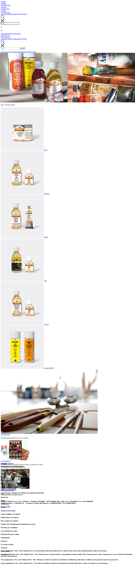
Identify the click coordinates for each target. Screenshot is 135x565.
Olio (2, 52)
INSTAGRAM (14, 14)
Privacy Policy (5, 506)
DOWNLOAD (5, 5)
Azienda (3, 3)
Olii (45, 281)
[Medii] (22, 237)
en (1, 30)
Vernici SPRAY (49, 368)
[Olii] (22, 281)
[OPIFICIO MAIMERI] (15, 488)
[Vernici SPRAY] (22, 368)
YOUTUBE (23, 14)
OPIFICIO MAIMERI (8, 489)
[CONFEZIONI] (15, 460)
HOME (3, 1)
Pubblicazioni (5, 9)
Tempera (18, 52)
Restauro (23, 52)
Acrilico (6, 52)
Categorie (4, 7)
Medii (46, 237)
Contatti (3, 10)
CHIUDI (4, 464)
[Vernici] (22, 324)
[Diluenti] (22, 193)
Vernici (46, 324)
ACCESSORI (5, 434)
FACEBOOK (5, 14)
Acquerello (12, 52)
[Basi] (22, 150)
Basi (45, 150)
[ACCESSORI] (49, 433)
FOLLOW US (5, 12)
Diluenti (46, 193)
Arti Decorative (31, 52)
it (1, 27)
